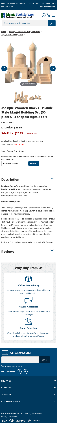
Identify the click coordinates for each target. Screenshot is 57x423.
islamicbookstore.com (18, 15)
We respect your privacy (11, 366)
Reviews (7, 251)
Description (10, 179)
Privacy (4, 416)
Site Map (13, 416)
